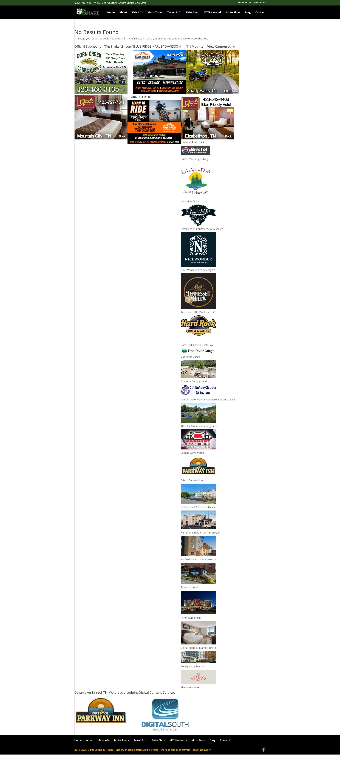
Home (111, 12)
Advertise (260, 3)
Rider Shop (244, 3)
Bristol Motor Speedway (194, 159)
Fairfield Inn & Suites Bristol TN (199, 559)
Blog (248, 12)
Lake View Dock (190, 201)
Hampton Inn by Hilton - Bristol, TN (201, 532)
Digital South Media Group (141, 749)
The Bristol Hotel (190, 687)
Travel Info (174, 12)
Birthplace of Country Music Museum (202, 229)
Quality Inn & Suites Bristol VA (198, 507)
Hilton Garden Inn (191, 617)
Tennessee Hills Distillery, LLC (198, 312)
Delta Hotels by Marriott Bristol (199, 647)
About (123, 12)
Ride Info (137, 12)
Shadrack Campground (194, 381)
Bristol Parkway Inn (192, 480)
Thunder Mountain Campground (199, 426)
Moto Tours (155, 12)
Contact (260, 12)
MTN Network (213, 12)
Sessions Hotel (189, 587)
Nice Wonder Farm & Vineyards (199, 270)
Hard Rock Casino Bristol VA (197, 345)
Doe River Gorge (190, 356)
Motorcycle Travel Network (193, 749)
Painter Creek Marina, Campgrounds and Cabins (208, 399)
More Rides (233, 12)
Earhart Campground (193, 452)
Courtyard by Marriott (193, 666)
